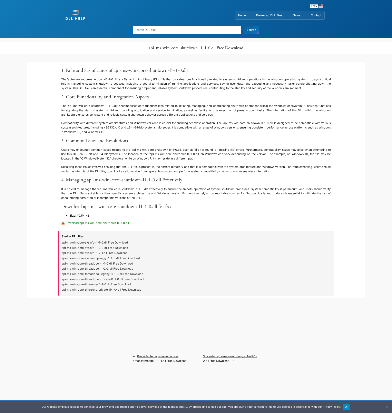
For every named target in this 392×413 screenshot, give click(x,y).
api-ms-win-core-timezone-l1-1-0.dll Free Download (96, 284)
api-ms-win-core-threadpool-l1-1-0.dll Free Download (97, 263)
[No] (387, 407)
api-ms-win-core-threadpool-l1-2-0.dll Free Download (97, 268)
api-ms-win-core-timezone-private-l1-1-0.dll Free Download (101, 289)
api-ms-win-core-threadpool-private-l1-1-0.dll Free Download (103, 279)
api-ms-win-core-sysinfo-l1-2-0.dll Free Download (95, 247)
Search (251, 29)
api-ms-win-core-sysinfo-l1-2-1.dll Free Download (95, 253)
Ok (347, 406)
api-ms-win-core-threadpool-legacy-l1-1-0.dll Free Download (102, 274)
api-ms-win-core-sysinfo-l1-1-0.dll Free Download (95, 242)
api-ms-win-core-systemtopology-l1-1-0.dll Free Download (101, 258)
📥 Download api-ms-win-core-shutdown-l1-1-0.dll (95, 223)
